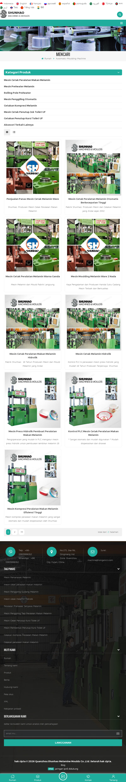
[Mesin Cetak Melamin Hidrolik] (93, 322)
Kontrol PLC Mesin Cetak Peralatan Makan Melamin (93, 433)
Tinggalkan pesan (63, 776)
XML (6, 701)
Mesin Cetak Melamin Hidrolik (93, 353)
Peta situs (8, 694)
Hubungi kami (11, 687)
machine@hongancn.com (100, 560)
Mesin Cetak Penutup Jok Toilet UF (25, 112)
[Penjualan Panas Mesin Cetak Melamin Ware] (33, 168)
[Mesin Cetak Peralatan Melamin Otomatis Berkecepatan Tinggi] (93, 168)
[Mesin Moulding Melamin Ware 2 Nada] (93, 245)
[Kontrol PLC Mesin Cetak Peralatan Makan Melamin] (93, 400)
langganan (63, 742)
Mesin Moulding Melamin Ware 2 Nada (93, 276)
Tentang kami (10, 665)
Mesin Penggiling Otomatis (20, 99)
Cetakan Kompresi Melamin (20, 105)
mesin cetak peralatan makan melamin (23, 584)
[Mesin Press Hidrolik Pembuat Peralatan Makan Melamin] (33, 400)
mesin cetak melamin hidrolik (18, 599)
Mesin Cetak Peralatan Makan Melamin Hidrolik (33, 355)
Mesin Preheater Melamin (19, 86)
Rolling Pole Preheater (17, 92)
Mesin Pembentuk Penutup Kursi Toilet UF (24, 628)
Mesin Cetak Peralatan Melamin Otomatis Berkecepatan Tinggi (93, 201)
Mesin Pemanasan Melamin (17, 577)
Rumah (48, 58)
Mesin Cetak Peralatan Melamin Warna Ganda (33, 276)
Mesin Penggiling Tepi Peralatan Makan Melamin (28, 613)
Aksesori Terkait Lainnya (18, 124)
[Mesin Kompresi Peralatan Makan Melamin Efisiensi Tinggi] (33, 477)
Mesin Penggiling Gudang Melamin (21, 592)
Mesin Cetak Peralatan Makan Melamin (27, 80)
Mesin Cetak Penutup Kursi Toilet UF (22, 620)
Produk (7, 672)
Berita (7, 680)
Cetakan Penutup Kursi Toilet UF (23, 118)
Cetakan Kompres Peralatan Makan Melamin (26, 635)
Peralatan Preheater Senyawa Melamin (23, 606)
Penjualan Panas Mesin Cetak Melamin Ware (33, 199)
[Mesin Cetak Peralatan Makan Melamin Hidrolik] (33, 322)
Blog (63, 765)
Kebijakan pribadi (12, 708)
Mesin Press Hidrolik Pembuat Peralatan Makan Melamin (33, 433)
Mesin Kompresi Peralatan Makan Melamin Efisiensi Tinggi (32, 510)
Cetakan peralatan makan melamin (21, 642)
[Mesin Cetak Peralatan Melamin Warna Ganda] (33, 245)
